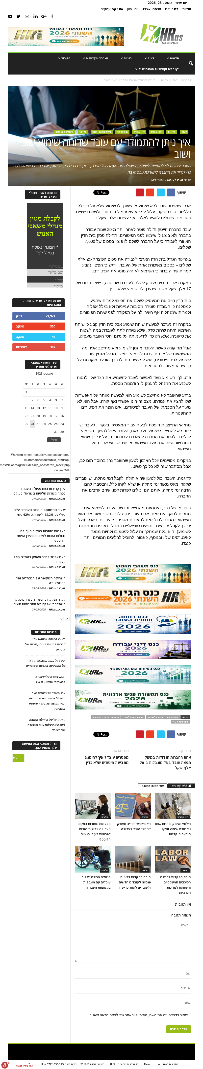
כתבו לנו (171, 9)
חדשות (174, 58)
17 (56, 416)
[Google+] (44, 16)
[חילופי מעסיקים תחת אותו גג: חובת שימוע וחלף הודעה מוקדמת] (173, 806)
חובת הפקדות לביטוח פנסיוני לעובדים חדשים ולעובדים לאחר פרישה (135, 882)
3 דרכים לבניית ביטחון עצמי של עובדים (45, 644)
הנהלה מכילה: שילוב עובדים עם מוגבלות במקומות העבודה (96, 882)
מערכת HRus (175, 180)
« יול (54, 439)
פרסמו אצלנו (151, 9)
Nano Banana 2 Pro (51, 639)
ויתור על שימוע (155, 717)
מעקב (20, 326)
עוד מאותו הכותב (153, 786)
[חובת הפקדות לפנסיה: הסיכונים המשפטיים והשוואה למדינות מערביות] (173, 859)
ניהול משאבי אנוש (101, 132)
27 (38, 424)
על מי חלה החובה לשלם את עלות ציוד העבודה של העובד (46, 725)
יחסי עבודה (156, 132)
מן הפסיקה (122, 132)
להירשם (21, 347)
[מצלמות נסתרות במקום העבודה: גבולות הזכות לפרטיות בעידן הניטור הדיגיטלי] (93, 806)
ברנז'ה (128, 58)
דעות (151, 58)
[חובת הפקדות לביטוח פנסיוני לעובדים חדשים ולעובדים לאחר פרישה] (133, 859)
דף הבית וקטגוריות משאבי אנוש (158, 69)
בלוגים (172, 132)
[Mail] (27, 16)
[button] (187, 63)
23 (62, 424)
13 (38, 408)
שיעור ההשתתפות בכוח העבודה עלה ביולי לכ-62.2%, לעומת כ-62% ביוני (40, 512)
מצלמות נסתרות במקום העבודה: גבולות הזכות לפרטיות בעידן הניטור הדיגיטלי (41, 536)
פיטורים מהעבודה (64, 132)
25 (50, 424)
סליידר (82, 132)
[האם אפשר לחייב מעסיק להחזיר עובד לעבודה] (133, 806)
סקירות (65, 58)
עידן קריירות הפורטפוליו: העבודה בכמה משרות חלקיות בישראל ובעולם (39, 491)
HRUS (111, 1064)
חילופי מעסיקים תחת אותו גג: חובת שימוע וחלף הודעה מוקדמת (173, 828)
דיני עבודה (139, 132)
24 (56, 424)
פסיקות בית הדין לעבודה (106, 717)
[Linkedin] (35, 16)
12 (44, 408)
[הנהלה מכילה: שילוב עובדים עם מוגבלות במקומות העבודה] (93, 859)
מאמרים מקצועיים (97, 58)
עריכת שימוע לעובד (133, 717)
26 (44, 424)
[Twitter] (19, 16)
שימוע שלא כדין (180, 721)
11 (50, 408)
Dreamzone (152, 1064)
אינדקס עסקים (112, 9)
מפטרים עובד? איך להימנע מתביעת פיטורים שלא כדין (107, 760)
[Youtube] (10, 16)
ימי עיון (132, 9)
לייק (19, 316)
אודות (186, 9)
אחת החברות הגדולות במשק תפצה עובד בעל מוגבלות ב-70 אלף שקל (165, 762)
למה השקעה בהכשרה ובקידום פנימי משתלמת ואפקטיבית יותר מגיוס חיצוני (39, 601)
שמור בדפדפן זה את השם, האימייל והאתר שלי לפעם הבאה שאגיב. (138, 1015)
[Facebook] (52, 16)
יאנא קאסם (57, 677)
